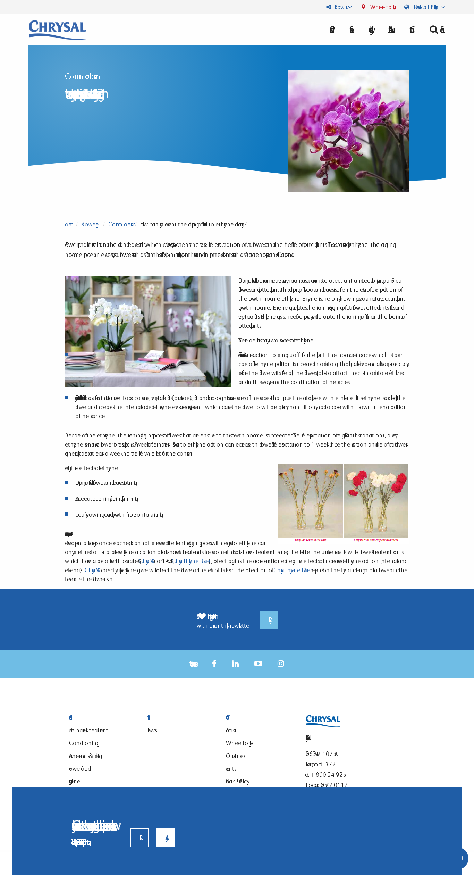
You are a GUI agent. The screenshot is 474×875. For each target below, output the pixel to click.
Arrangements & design (85, 755)
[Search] (434, 29)
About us (389, 29)
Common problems (119, 224)
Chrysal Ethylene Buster (190, 561)
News (151, 730)
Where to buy (381, 6)
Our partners (234, 755)
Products (99, 717)
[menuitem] (389, 29)
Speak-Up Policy (236, 781)
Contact (256, 717)
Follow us (339, 6)
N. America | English (426, 6)
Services (178, 717)
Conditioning (82, 743)
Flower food (78, 768)
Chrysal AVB (146, 561)
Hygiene (74, 781)
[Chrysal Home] (57, 29)
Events (230, 768)
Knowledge (90, 224)
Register (269, 620)
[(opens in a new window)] (214, 663)
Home (68, 224)
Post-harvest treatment (88, 730)
